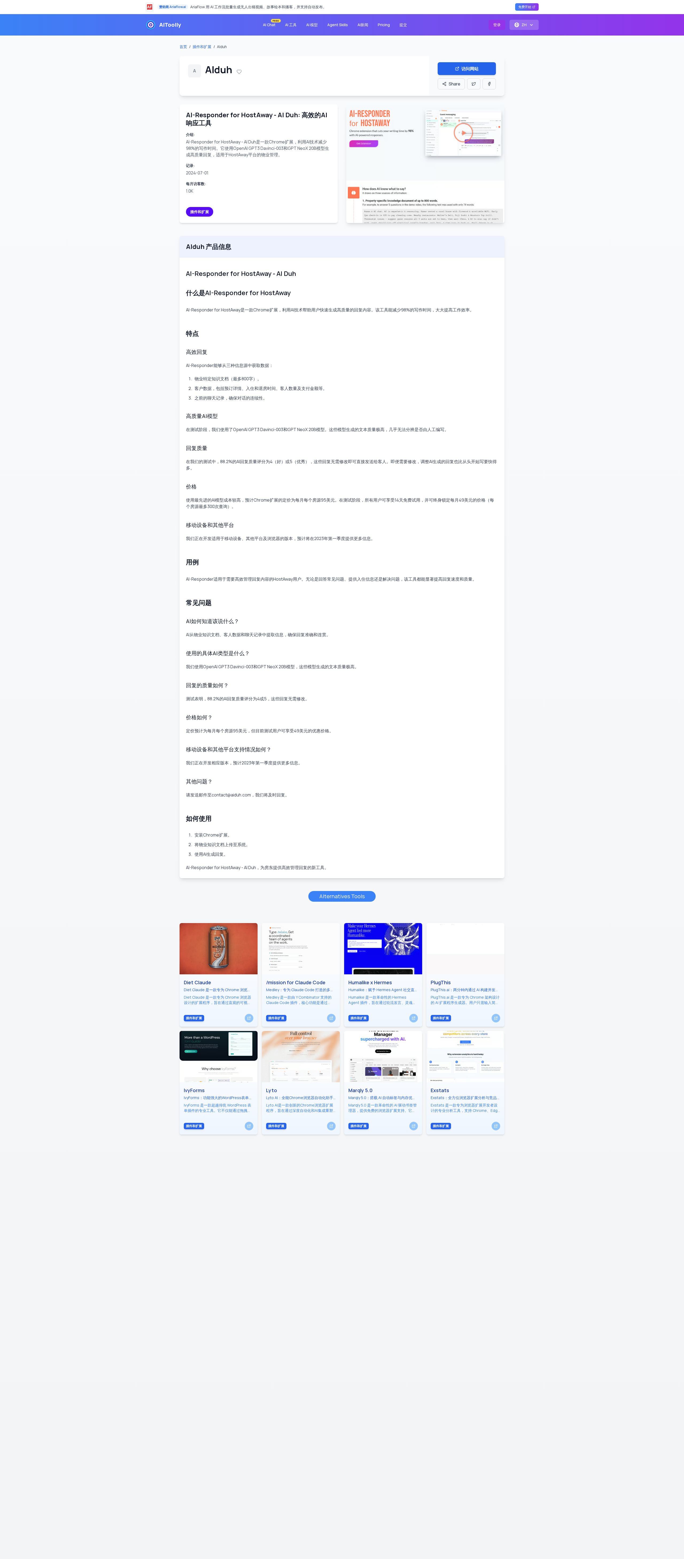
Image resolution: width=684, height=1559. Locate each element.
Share (454, 84)
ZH (524, 24)
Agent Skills (337, 24)
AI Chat (271, 23)
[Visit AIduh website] (425, 163)
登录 (497, 24)
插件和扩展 (202, 46)
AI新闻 (362, 24)
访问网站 (470, 69)
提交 (403, 24)
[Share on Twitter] (473, 83)
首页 (183, 46)
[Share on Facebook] (489, 83)
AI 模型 (312, 24)
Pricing (384, 24)
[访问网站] (249, 1018)
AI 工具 (291, 24)
